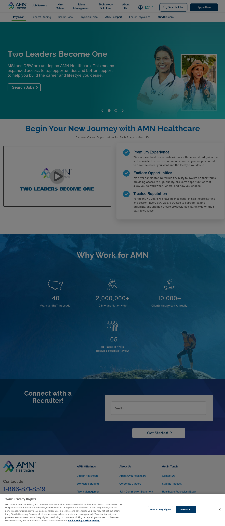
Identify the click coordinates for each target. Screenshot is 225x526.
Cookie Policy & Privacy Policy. (84, 520)
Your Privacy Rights (160, 509)
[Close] (219, 509)
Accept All (185, 509)
